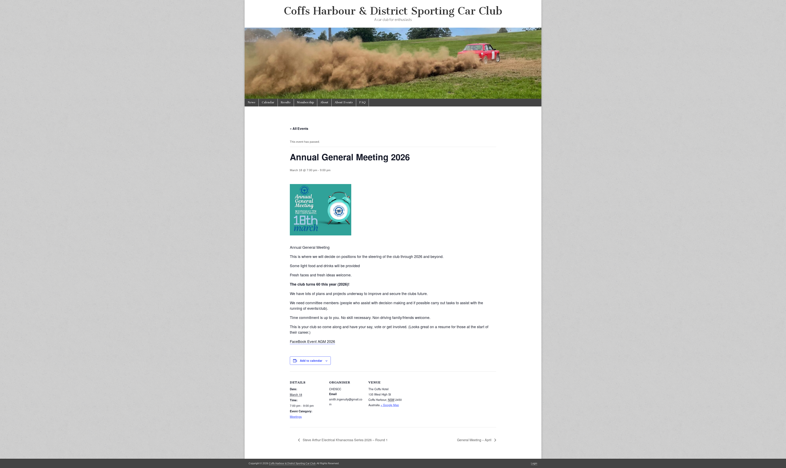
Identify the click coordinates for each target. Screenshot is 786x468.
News (251, 102)
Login (534, 463)
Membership (305, 102)
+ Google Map (390, 405)
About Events (344, 102)
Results (286, 102)
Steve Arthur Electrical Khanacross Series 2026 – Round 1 (345, 439)
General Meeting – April (474, 439)
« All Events (299, 128)
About (324, 102)
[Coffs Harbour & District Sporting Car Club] (393, 63)
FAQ (362, 102)
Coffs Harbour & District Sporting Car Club (393, 11)
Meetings (296, 417)
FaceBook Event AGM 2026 (312, 341)
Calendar (268, 102)
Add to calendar (311, 360)
